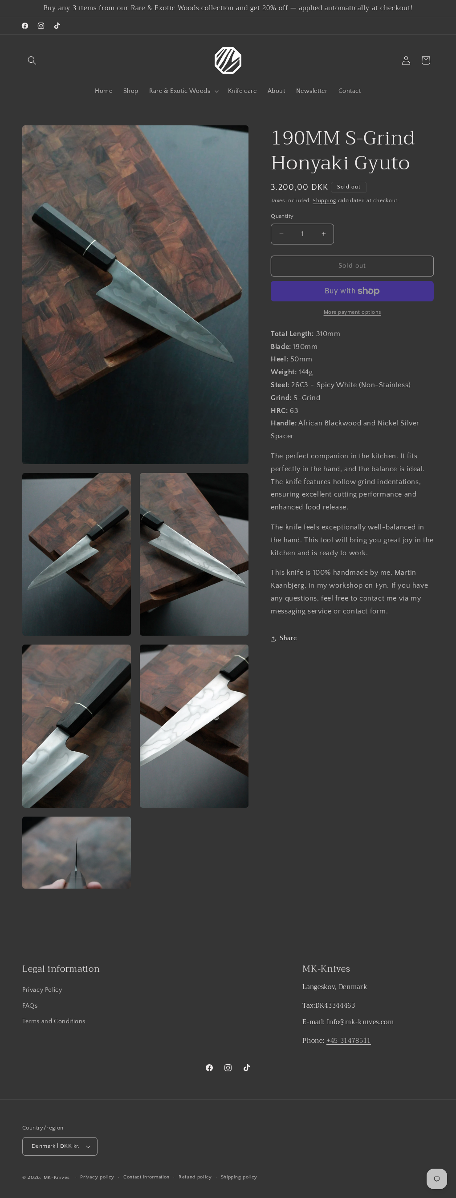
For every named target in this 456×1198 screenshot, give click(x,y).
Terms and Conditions (54, 1021)
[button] (32, 60)
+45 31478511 (348, 1040)
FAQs (29, 1006)
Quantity (282, 216)
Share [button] (288, 638)
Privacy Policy (42, 990)
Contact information (146, 1177)
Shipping (324, 201)
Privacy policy (97, 1177)
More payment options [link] (352, 312)
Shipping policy (239, 1177)
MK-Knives (57, 1177)
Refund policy (195, 1177)
